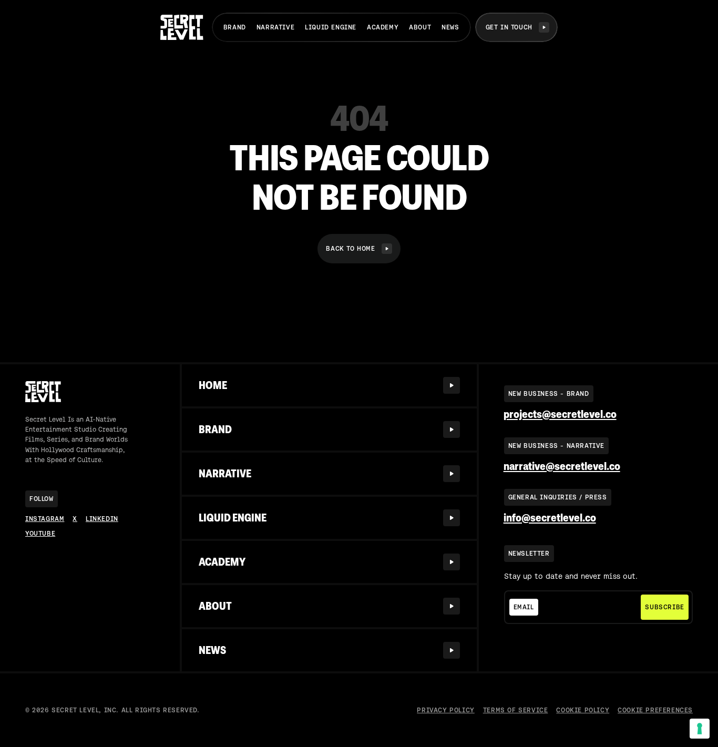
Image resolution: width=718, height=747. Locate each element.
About (420, 27)
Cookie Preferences (655, 710)
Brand (234, 27)
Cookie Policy (582, 710)
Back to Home (350, 248)
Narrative (275, 27)
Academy (382, 27)
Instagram (44, 519)
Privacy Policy (445, 710)
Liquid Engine (330, 27)
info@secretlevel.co (550, 518)
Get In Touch (509, 27)
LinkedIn (102, 519)
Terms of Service (515, 710)
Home (213, 385)
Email (524, 607)
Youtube (40, 533)
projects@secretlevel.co (560, 414)
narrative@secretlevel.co (562, 467)
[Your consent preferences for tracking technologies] (700, 729)
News (450, 27)
